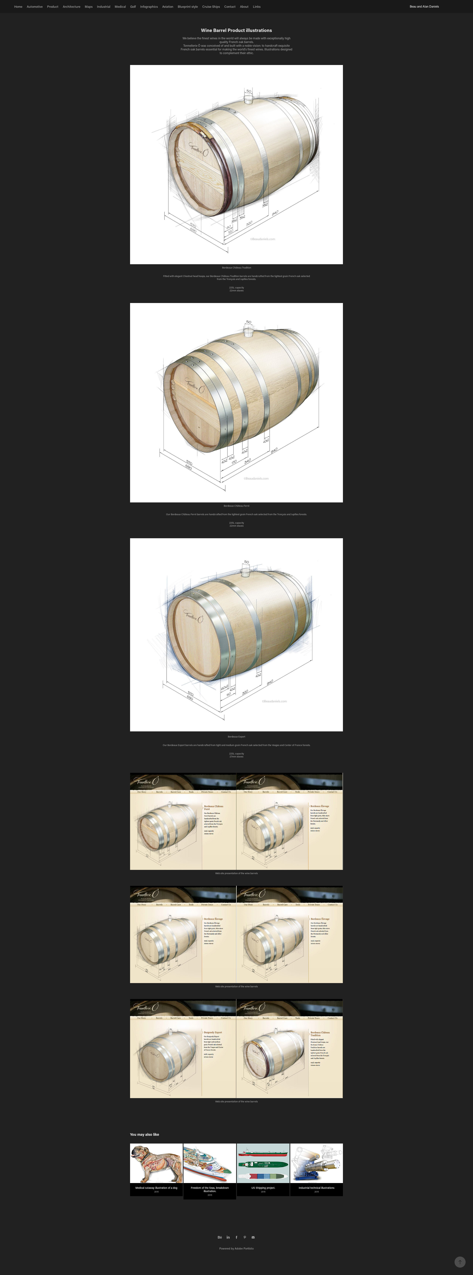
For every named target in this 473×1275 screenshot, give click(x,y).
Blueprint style (188, 6)
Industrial (103, 6)
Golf (133, 6)
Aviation (167, 6)
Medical (120, 6)
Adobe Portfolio (244, 1248)
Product (52, 6)
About (244, 6)
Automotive (35, 6)
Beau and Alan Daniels (424, 6)
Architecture (71, 6)
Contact (230, 6)
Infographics (149, 6)
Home (18, 6)
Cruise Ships (211, 6)
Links (257, 6)
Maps (89, 6)
